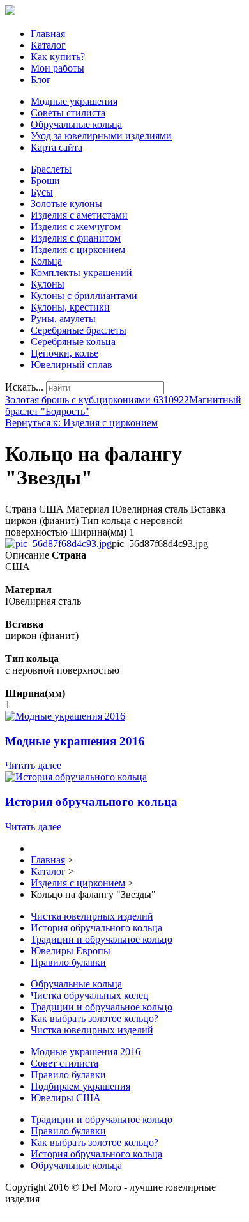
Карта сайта (56, 147)
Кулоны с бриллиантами (84, 295)
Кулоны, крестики (70, 307)
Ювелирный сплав (71, 364)
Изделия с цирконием (78, 249)
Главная (48, 33)
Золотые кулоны (66, 203)
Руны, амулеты (63, 318)
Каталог (48, 45)
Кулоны (47, 284)
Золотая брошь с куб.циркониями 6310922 (97, 399)
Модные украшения (74, 101)
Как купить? (58, 56)
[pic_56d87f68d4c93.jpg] (58, 543)
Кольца (46, 261)
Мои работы (57, 68)
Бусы (42, 192)
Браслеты (51, 169)
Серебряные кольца (73, 341)
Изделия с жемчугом (76, 226)
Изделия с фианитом (76, 238)
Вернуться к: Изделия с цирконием (81, 422)
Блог (41, 79)
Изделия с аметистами (79, 215)
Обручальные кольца (76, 124)
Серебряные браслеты (78, 330)
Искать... (24, 387)
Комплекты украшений (81, 272)
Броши (45, 180)
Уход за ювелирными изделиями (101, 135)
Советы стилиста (68, 112)
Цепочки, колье (64, 353)
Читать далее (33, 765)
